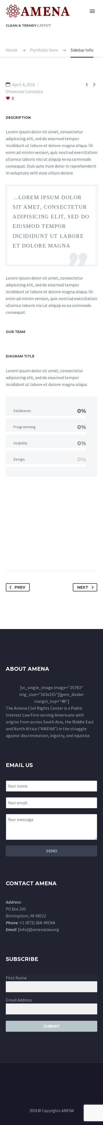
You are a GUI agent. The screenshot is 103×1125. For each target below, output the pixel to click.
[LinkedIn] (51, 553)
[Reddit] (61, 553)
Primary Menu (92, 11)
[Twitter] (20, 553)
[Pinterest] (30, 553)
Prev (20, 587)
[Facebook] (10, 553)
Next (82, 587)
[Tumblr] (41, 553)
